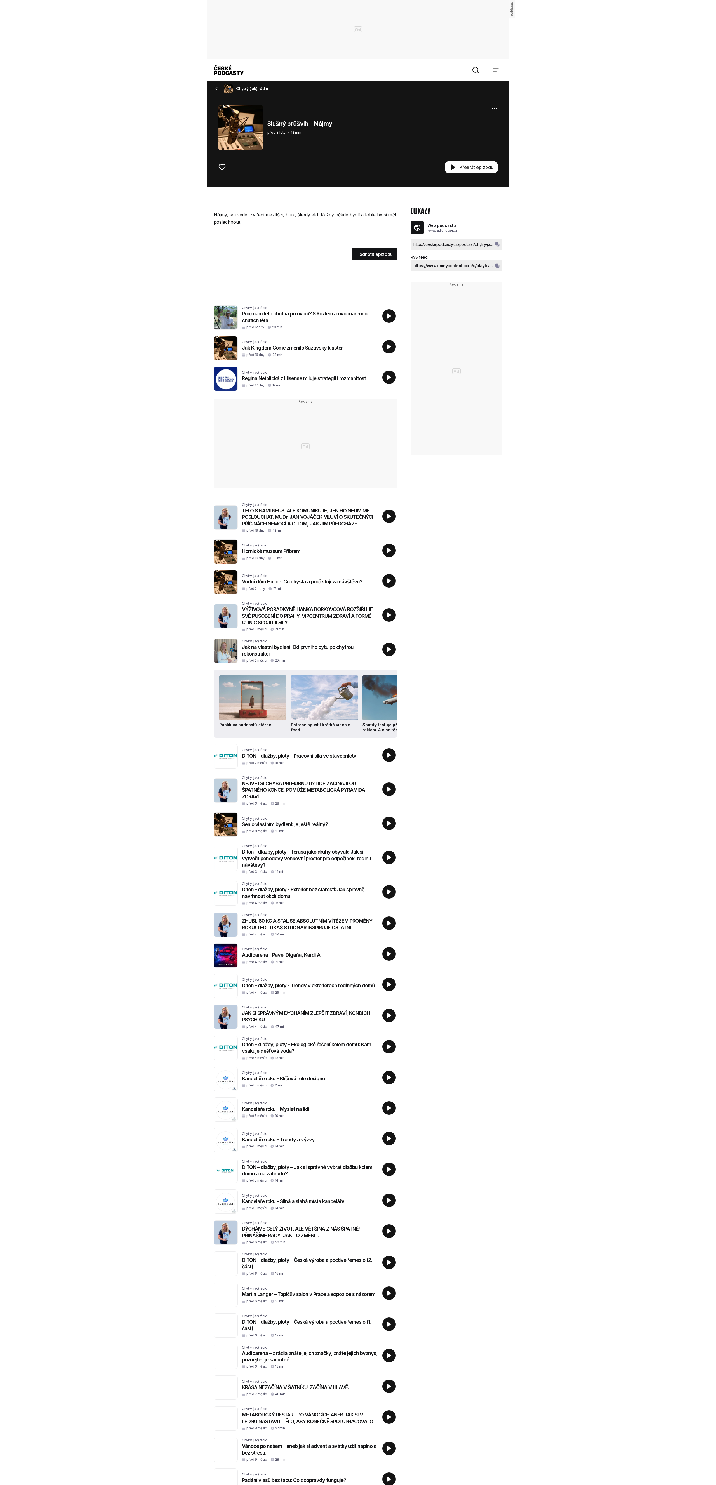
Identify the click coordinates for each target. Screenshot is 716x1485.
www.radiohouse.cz (442, 230)
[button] (475, 70)
